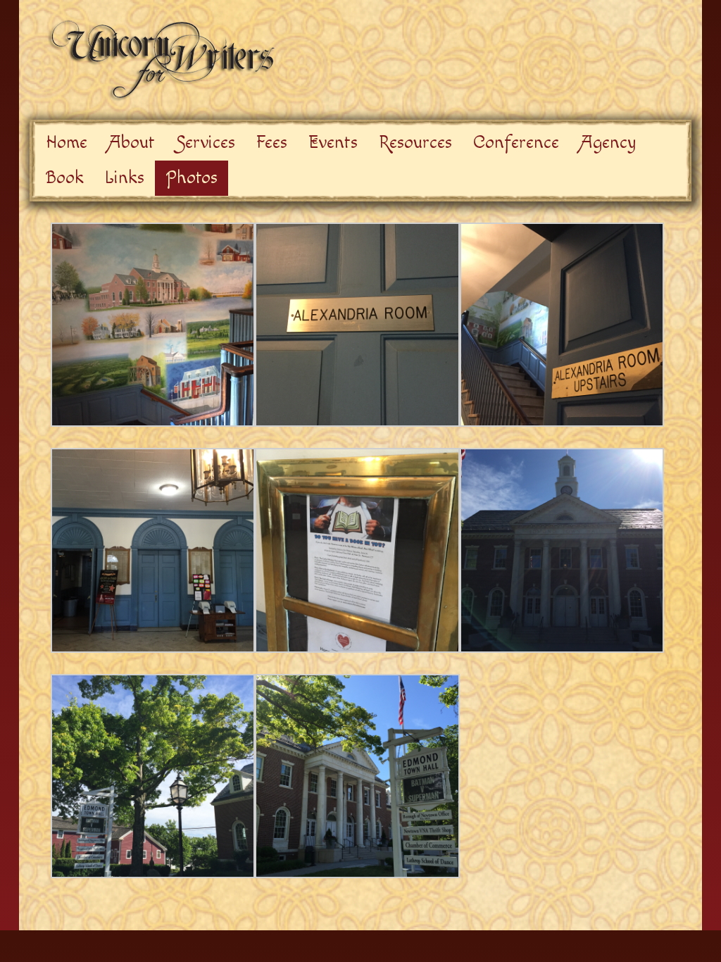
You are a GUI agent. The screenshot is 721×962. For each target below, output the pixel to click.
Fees (271, 142)
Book (65, 178)
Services (205, 142)
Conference (516, 142)
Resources (415, 142)
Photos (191, 178)
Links (124, 178)
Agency (608, 142)
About (131, 142)
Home (66, 142)
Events (333, 142)
